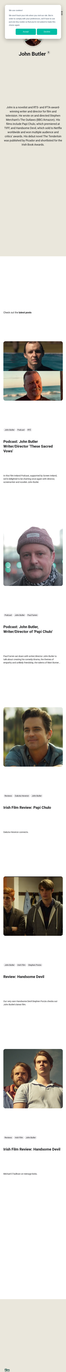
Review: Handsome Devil (23, 977)
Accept (26, 32)
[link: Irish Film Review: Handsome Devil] (33, 1107)
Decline (47, 32)
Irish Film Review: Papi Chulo (27, 807)
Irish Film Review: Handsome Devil (31, 1149)
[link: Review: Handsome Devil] (33, 935)
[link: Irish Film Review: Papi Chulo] (33, 765)
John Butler (9, 430)
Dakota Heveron (22, 796)
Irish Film (21, 965)
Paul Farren (32, 615)
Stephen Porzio (34, 965)
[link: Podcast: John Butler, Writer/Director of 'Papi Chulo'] (33, 585)
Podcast (21, 430)
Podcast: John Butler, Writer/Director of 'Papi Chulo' (28, 629)
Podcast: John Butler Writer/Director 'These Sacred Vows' (28, 446)
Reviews (8, 796)
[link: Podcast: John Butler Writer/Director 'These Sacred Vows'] (33, 399)
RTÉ (29, 430)
